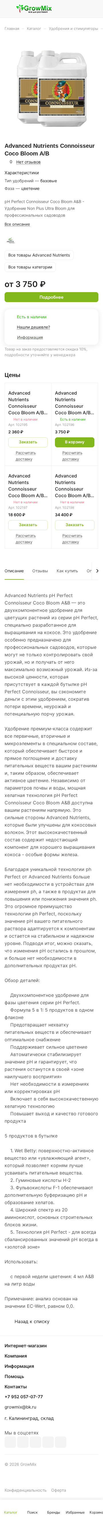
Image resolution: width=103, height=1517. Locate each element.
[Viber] (48, 1442)
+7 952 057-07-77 (24, 1396)
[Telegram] (35, 1442)
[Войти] (82, 9)
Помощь (14, 1376)
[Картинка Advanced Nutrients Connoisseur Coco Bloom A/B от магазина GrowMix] (51, 88)
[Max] (23, 1442)
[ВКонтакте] (10, 1442)
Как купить (67, 570)
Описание (14, 570)
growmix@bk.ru (20, 1407)
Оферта (58, 1490)
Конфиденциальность (26, 1490)
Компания (16, 1356)
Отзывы (40, 570)
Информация (19, 1366)
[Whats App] (60, 1442)
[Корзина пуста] (94, 9)
